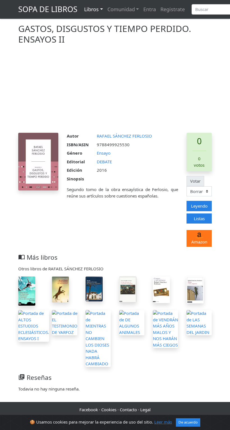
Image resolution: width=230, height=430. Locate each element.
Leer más (163, 422)
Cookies (108, 409)
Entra (149, 9)
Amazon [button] (199, 242)
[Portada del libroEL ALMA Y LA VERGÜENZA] (94, 288)
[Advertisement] (115, 91)
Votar (195, 181)
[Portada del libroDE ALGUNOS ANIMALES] (131, 322)
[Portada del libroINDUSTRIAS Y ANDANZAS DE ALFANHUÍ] (60, 289)
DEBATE (104, 161)
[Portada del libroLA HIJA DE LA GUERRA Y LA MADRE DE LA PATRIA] (127, 289)
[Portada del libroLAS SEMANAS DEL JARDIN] (199, 322)
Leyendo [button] (199, 206)
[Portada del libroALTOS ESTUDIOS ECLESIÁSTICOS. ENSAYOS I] (33, 325)
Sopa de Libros (47, 9)
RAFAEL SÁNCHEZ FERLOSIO (124, 136)
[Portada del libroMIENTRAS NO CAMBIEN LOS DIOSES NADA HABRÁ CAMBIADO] (98, 338)
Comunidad (121, 9)
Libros (91, 9)
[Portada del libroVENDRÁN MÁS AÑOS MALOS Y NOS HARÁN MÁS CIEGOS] (165, 328)
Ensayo (104, 153)
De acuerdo (188, 422)
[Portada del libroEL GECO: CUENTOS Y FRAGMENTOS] (195, 289)
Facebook (88, 409)
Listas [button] (199, 218)
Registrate (172, 9)
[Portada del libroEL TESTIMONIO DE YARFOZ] (64, 322)
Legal (145, 409)
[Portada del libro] (161, 289)
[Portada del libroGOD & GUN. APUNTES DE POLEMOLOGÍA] (26, 290)
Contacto (128, 409)
